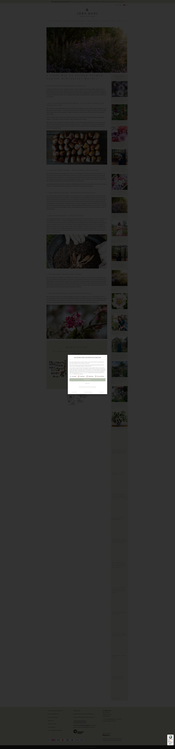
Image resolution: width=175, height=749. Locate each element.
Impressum (101, 392)
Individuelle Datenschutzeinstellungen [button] (87, 387)
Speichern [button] (87, 383)
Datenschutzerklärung (84, 372)
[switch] (170, 744)
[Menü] (173, 735)
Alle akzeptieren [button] (87, 379)
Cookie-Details (74, 392)
